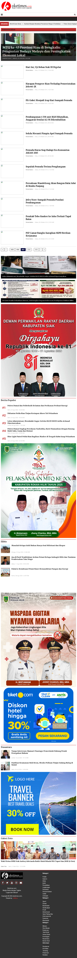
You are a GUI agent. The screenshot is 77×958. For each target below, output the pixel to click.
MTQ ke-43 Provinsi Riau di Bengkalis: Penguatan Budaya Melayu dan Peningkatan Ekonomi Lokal (36, 51)
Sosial (44, 903)
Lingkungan (46, 887)
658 (29, 250)
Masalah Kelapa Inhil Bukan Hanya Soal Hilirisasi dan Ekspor (38, 545)
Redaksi (45, 955)
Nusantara (46, 939)
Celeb (44, 894)
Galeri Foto (4, 866)
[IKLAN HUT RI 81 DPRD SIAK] (38, 350)
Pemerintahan (6, 58)
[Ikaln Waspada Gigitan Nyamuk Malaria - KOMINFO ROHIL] (38, 640)
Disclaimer (46, 946)
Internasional (47, 916)
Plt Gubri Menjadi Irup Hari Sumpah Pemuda (49, 100)
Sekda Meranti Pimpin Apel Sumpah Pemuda (49, 133)
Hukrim (45, 879)
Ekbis (44, 881)
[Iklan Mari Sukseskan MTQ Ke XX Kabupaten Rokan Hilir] (38, 490)
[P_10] (38, 715)
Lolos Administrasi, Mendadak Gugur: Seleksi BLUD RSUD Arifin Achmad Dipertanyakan (34, 276)
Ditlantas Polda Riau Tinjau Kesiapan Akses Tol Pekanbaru (33, 413)
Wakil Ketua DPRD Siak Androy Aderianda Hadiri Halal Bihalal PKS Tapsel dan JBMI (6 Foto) (38, 861)
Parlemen (46, 930)
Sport (44, 901)
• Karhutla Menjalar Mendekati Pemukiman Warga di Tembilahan (30, 24)
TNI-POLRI (46, 932)
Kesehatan (46, 905)
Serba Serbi (46, 934)
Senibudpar (46, 908)
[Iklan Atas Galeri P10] (38, 803)
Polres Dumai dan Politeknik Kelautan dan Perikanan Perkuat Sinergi (37, 406)
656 (17, 250)
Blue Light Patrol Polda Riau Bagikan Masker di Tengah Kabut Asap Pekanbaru (41, 437)
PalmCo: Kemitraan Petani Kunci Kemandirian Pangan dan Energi (39, 569)
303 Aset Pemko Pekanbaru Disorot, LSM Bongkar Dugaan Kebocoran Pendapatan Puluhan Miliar (38, 300)
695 (36, 250)
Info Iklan (45, 948)
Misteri (45, 926)
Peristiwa (46, 889)
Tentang (45, 950)
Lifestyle (45, 896)
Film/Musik (46, 928)
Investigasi (46, 936)
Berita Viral (46, 941)
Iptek (44, 883)
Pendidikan (46, 885)
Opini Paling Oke (48, 914)
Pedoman (46, 953)
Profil (44, 910)
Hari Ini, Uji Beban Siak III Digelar (43, 67)
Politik (44, 877)
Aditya (15, 898)
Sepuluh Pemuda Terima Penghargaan (46, 166)
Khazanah (46, 920)
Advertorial (46, 912)
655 (12, 250)
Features (45, 918)
